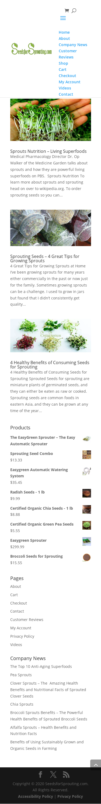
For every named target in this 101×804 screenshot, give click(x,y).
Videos (16, 644)
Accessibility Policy (35, 796)
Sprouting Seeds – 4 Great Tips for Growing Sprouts (44, 258)
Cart (14, 594)
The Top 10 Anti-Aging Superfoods (41, 666)
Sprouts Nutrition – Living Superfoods (48, 151)
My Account (20, 627)
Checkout (18, 603)
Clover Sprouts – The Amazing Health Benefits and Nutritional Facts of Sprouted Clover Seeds (48, 690)
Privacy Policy (22, 636)
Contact (17, 611)
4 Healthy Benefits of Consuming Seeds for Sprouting (49, 365)
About (15, 586)
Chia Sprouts (21, 704)
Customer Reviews (26, 619)
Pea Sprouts (21, 674)
